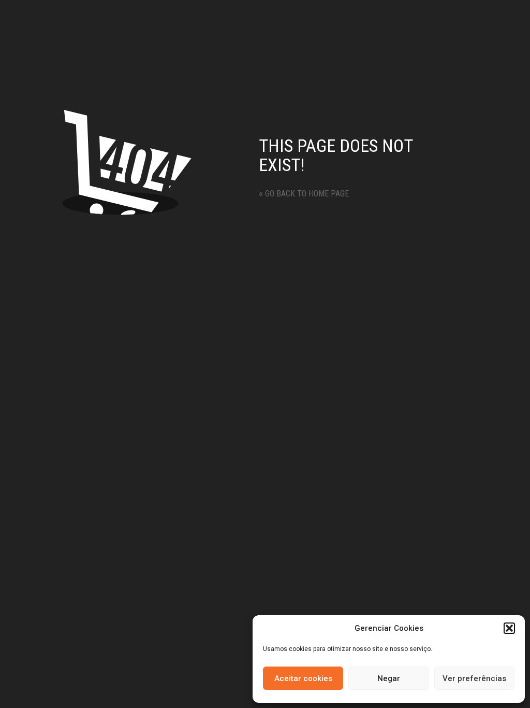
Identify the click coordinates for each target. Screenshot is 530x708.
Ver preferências (474, 678)
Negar (388, 678)
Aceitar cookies (303, 678)
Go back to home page (304, 194)
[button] (509, 628)
